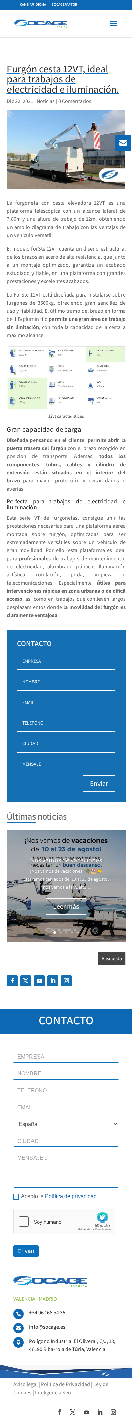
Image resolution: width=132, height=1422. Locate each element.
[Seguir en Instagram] (66, 980)
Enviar (99, 783)
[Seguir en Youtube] (39, 980)
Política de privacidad (71, 1196)
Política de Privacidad (65, 1384)
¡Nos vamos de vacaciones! (66, 860)
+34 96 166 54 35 (47, 1312)
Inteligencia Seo (53, 1392)
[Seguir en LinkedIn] (52, 980)
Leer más (66, 906)
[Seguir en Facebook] (12, 980)
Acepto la (58, 1196)
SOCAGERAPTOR (64, 4)
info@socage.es (47, 1326)
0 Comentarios (74, 101)
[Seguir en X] (25, 980)
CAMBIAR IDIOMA (33, 4)
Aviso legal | (27, 1384)
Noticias (46, 101)
